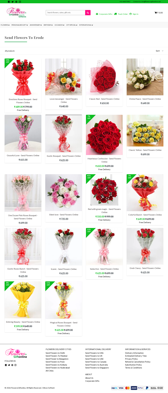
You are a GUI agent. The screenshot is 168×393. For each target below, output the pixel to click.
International (85, 25)
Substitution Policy (133, 365)
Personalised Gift (19, 25)
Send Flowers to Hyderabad (58, 367)
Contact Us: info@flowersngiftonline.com (147, 1)
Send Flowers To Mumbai (56, 356)
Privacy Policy (131, 359)
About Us (89, 378)
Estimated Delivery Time (136, 356)
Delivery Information (134, 353)
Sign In (135, 14)
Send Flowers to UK (93, 356)
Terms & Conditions (133, 367)
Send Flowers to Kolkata (56, 365)
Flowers (4, 25)
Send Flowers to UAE (94, 359)
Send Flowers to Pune (55, 362)
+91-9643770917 (124, 1)
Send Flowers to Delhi (55, 353)
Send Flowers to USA (94, 353)
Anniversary (35, 25)
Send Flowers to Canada (95, 362)
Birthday (47, 25)
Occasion (59, 25)
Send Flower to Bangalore (57, 359)
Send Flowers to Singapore (97, 367)
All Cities (50, 370)
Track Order (122, 14)
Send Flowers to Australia (96, 365)
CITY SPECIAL (71, 25)
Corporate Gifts (105, 14)
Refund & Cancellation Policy (137, 362)
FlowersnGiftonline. (18, 388)
